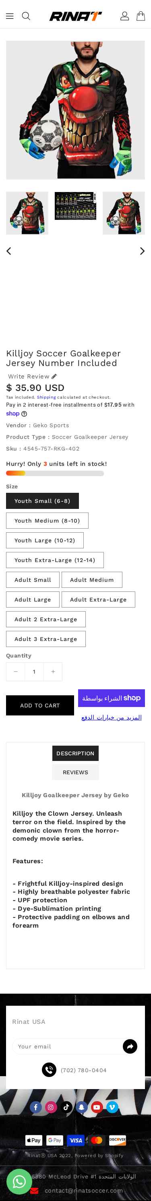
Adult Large (32, 599)
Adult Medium (92, 580)
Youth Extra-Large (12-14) (54, 560)
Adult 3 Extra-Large (45, 639)
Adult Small (32, 580)
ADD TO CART (40, 705)
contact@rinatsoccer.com (84, 1190)
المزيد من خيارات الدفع (111, 717)
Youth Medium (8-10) (47, 520)
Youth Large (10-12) (44, 540)
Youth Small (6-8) (42, 501)
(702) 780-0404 (84, 1070)
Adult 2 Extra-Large (45, 619)
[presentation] (8, 251)
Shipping (46, 397)
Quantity (18, 655)
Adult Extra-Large (98, 599)
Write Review (29, 376)
